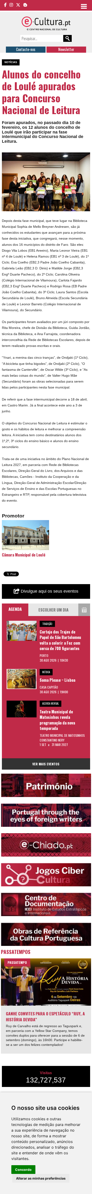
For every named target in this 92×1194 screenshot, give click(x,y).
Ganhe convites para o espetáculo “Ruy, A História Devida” (45, 1016)
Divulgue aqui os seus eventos (49, 591)
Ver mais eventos (45, 763)
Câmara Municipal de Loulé (23, 555)
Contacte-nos (25, 49)
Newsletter (66, 49)
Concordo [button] (23, 1170)
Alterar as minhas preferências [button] (41, 1178)
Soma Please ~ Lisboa (57, 680)
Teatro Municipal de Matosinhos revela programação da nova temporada (57, 720)
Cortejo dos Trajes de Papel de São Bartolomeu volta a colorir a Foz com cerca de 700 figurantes (60, 640)
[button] (86, 156)
